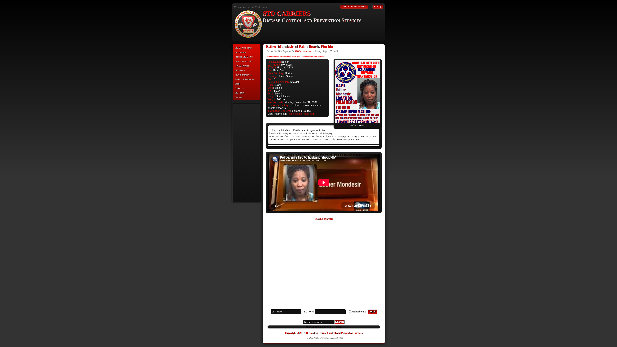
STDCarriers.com (303, 51)
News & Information (243, 75)
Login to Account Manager (354, 6)
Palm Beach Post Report (302, 113)
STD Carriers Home (243, 48)
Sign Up (377, 6)
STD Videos (240, 70)
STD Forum (240, 93)
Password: (309, 311)
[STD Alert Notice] (295, 58)
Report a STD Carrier (244, 57)
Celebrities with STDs (244, 61)
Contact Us (239, 88)
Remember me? (359, 311)
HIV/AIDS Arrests (242, 66)
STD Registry (240, 52)
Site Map (238, 97)
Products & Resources (244, 79)
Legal (237, 84)
